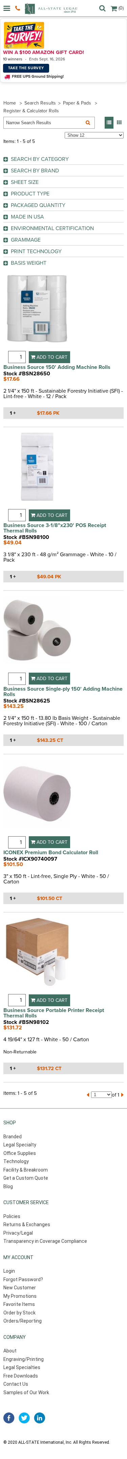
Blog (8, 1186)
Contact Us (15, 1384)
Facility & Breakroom (25, 1170)
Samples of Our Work (26, 1392)
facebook (9, 1418)
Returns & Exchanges (26, 1224)
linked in (39, 1418)
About (10, 1350)
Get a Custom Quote (25, 1178)
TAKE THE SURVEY (26, 68)
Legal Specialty (19, 1144)
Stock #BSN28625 (26, 700)
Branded (12, 1136)
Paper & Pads (77, 103)
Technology (16, 1161)
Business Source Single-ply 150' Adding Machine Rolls (63, 692)
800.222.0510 (18, 8)
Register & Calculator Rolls (31, 111)
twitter (24, 1418)
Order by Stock (19, 1312)
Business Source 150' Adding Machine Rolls (56, 367)
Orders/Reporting (22, 1321)
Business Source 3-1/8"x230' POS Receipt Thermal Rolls (54, 528)
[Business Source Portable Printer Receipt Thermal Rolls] (37, 956)
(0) (121, 8)
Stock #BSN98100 (26, 537)
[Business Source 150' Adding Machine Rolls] (37, 313)
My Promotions (20, 1296)
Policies (11, 1216)
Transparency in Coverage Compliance (45, 1241)
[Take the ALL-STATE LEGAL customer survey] (62, 35)
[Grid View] (119, 123)
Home (9, 103)
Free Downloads (20, 1376)
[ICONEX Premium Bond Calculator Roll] (37, 798)
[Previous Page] (88, 1095)
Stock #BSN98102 (26, 1022)
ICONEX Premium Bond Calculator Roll (50, 852)
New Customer (19, 1287)
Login (9, 1271)
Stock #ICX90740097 (30, 859)
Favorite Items (19, 1304)
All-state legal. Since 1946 (50, 9)
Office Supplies (19, 1153)
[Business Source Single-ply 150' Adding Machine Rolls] (37, 634)
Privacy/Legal (18, 1233)
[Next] (122, 1095)
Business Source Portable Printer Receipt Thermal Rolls (53, 1013)
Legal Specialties (21, 1367)
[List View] (109, 123)
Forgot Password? (23, 1279)
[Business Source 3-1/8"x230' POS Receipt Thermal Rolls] (37, 471)
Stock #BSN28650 (26, 373)
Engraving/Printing (23, 1359)
